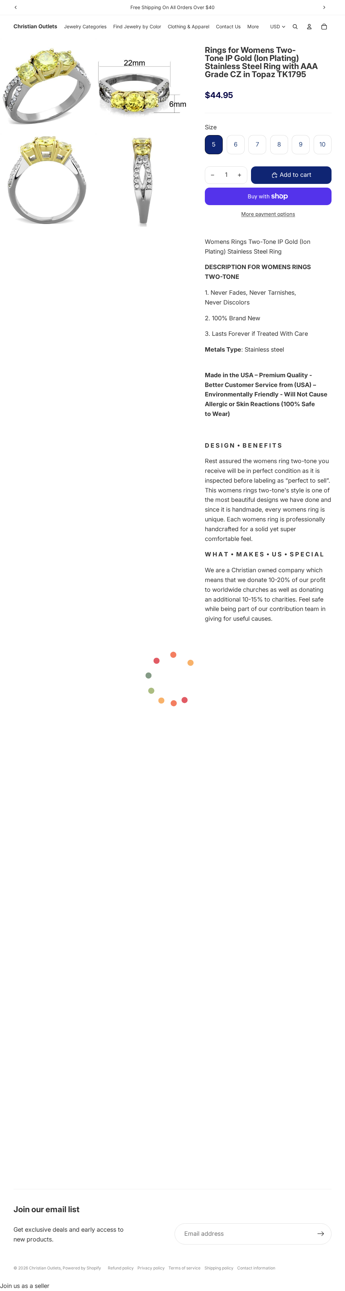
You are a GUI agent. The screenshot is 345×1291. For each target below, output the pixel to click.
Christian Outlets (45, 1267)
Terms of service (184, 1267)
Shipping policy (219, 1267)
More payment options (268, 214)
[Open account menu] (309, 26)
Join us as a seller (25, 1285)
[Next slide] (324, 7)
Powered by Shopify (82, 1267)
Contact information (256, 1267)
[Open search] (295, 26)
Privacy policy (151, 1267)
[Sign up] (320, 1233)
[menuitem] (253, 26)
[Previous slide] (15, 7)
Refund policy (121, 1267)
